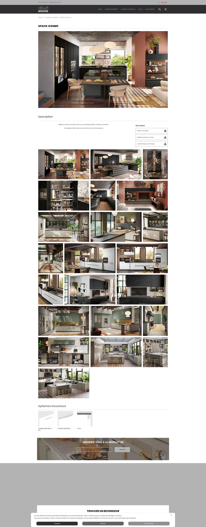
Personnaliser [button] (149, 523)
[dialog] (103, 520)
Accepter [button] (57, 523)
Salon (140, 9)
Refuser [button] (103, 523)
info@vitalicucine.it (55, 2)
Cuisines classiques (127, 9)
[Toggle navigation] (165, 9)
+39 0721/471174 (43, 2)
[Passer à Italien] (159, 2)
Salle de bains (149, 9)
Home (100, 9)
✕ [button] (171, 515)
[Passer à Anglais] (162, 2)
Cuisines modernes (111, 9)
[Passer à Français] (165, 2)
